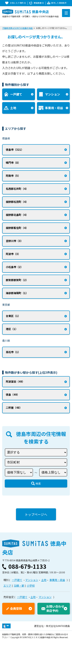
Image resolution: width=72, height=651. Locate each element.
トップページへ (36, 514)
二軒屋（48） (14, 407)
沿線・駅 (19, 585)
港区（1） (12, 329)
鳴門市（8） (13, 163)
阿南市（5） (13, 176)
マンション (31, 580)
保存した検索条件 (59, 3)
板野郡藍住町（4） (17, 228)
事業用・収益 (57, 580)
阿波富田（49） (15, 381)
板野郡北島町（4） (17, 215)
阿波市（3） (13, 254)
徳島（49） (12, 394)
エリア (7, 585)
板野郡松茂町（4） (17, 202)
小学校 (31, 585)
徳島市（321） (15, 149)
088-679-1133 (27, 566)
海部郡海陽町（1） (17, 293)
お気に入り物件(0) (18, 3)
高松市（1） (13, 352)
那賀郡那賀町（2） (17, 280)
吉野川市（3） (14, 241)
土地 (43, 580)
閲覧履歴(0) (39, 3)
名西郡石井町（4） (17, 189)
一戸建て (17, 580)
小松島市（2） (14, 267)
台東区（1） (13, 316)
